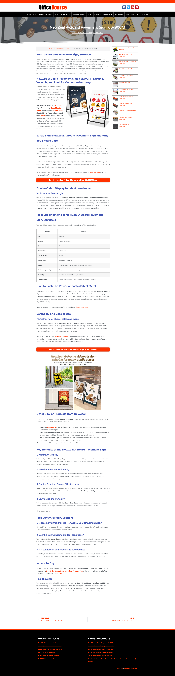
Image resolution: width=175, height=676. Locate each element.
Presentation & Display (102, 14)
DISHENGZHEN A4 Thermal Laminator (49, 646)
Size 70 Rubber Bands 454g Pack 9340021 (100, 649)
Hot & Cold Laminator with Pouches (49, 643)
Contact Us (144, 14)
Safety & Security (132, 14)
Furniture (64, 14)
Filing (57, 14)
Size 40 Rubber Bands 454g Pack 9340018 (100, 652)
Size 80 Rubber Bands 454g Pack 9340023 (101, 646)
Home (29, 14)
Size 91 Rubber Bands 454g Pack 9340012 (100, 643)
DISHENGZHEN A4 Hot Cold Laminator (50, 649)
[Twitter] (128, 7)
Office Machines (78, 14)
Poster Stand (58, 110)
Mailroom (118, 14)
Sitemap (120, 668)
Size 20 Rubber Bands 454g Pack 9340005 (101, 655)
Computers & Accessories (42, 14)
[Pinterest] (137, 7)
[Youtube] (132, 7)
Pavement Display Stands (87, 33)
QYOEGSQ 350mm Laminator (127, 110)
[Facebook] (124, 7)
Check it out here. (82, 307)
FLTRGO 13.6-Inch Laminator (127, 82)
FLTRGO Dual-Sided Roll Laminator (48, 655)
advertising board (61, 336)
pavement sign (94, 172)
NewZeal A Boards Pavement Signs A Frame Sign (64, 571)
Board (53, 108)
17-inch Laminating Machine (127, 69)
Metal (43, 116)
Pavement (58, 105)
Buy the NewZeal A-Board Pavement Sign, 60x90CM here (73, 180)
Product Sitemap (130, 668)
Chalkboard (51, 427)
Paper (90, 14)
